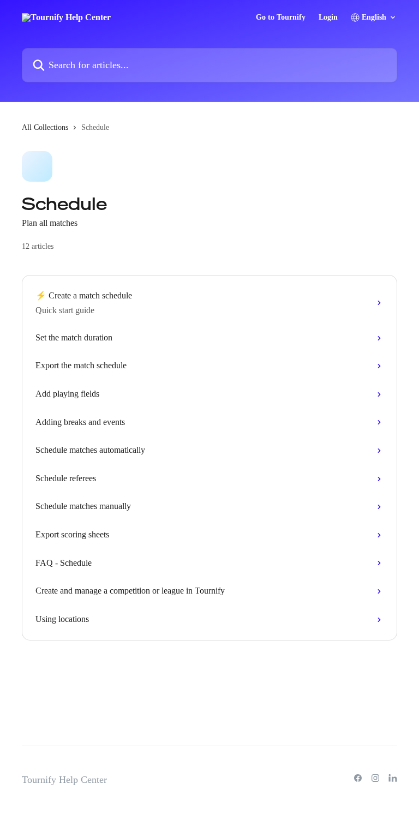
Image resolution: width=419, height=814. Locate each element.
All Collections (45, 127)
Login (328, 17)
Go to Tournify (281, 17)
